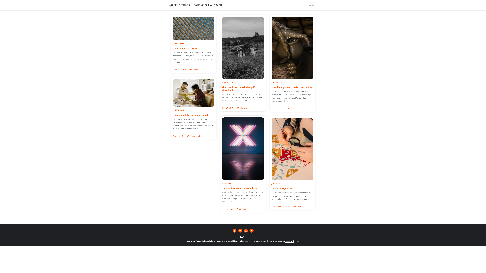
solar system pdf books (185, 48)
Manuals (277, 206)
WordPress (267, 241)
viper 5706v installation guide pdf (240, 187)
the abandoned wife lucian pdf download (238, 88)
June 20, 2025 (227, 83)
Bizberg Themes (292, 241)
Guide (177, 136)
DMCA (242, 236)
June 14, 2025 (277, 83)
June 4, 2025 (227, 183)
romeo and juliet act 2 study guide (191, 114)
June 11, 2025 (178, 110)
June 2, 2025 (276, 184)
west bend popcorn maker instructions (292, 87)
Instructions (278, 108)
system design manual (283, 188)
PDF (176, 69)
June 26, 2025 (178, 43)
